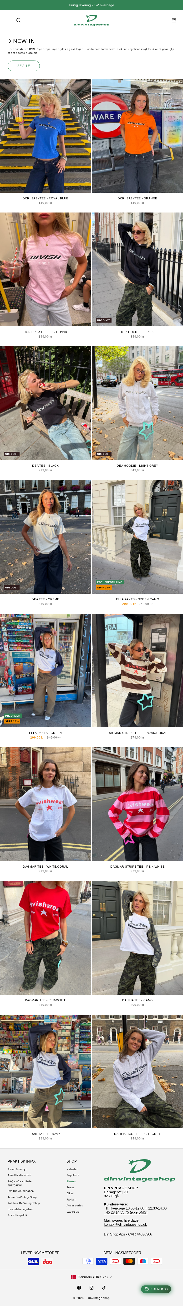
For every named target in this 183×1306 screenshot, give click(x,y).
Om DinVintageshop (21, 1191)
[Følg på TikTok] (104, 1287)
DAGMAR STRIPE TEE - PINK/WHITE (137, 866)
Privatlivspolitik (18, 1215)
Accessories (74, 1205)
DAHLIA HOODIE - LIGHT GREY (137, 1134)
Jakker (71, 1199)
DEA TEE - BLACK (45, 465)
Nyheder (72, 1169)
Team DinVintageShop (22, 1197)
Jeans (70, 1187)
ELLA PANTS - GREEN (45, 733)
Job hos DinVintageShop (24, 1203)
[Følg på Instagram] (91, 1287)
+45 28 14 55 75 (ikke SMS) (125, 1212)
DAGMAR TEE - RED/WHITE (45, 1000)
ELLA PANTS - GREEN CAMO (137, 599)
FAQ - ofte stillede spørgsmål (20, 1183)
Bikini (70, 1193)
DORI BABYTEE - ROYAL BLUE (45, 198)
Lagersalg (73, 1211)
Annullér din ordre (19, 1175)
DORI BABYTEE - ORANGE (137, 198)
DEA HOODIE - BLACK (137, 332)
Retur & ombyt (17, 1169)
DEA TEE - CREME (45, 599)
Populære (72, 1175)
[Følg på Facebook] (79, 1287)
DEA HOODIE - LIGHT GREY (137, 465)
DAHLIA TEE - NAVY (45, 1134)
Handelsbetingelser (20, 1209)
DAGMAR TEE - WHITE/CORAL (45, 866)
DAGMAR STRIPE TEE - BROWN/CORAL (137, 733)
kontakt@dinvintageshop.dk (125, 1224)
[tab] (22, 41)
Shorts (71, 1181)
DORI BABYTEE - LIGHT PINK (45, 332)
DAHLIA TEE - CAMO (137, 1000)
